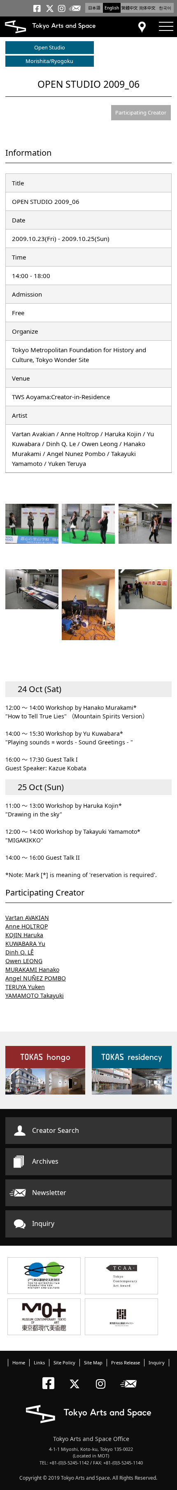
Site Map (93, 1362)
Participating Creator (140, 112)
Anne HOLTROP (26, 926)
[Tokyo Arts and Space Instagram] (103, 1377)
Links (39, 1362)
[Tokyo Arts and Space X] (76, 1377)
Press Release (125, 1362)
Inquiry (43, 1223)
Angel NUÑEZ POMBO (35, 978)
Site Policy (64, 1362)
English (112, 8)
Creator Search (55, 1130)
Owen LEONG (23, 961)
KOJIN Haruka (24, 935)
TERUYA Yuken (25, 987)
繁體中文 (129, 8)
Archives (45, 1161)
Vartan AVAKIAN (27, 918)
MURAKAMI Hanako (32, 969)
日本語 (94, 8)
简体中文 (147, 8)
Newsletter (49, 1192)
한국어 (165, 8)
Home (18, 1362)
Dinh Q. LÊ (19, 952)
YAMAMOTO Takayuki (34, 995)
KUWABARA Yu (25, 943)
